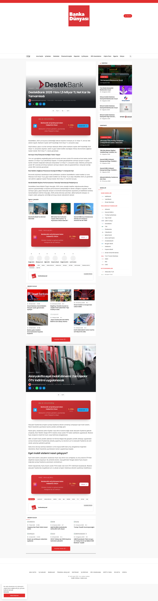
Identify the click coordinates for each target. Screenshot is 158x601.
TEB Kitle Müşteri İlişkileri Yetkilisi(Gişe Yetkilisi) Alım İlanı (109, 152)
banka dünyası (50, 265)
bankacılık (58, 265)
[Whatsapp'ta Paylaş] (36, 104)
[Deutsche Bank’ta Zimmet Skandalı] (38, 208)
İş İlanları (48, 56)
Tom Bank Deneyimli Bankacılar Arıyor (106, 89)
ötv (78, 499)
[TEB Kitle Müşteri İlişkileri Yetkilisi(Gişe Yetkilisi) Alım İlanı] (126, 152)
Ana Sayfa (39, 56)
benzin (55, 499)
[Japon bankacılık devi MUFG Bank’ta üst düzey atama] (60, 314)
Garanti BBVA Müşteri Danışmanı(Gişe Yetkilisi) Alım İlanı (108, 161)
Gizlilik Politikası (75, 578)
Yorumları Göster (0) (60, 339)
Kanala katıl (82, 125)
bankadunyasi (36, 100)
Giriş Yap (128, 16)
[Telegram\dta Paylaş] (44, 104)
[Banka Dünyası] (79, 16)
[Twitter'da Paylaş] (33, 104)
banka (43, 265)
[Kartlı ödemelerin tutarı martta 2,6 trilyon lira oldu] (84, 319)
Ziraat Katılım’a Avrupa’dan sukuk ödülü (83, 305)
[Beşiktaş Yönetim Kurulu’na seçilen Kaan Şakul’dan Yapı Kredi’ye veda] (60, 295)
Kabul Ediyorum (14, 595)
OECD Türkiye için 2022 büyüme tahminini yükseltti (60, 540)
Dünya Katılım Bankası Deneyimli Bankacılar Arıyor (109, 98)
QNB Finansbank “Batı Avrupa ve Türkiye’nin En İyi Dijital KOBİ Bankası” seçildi (84, 541)
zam (87, 499)
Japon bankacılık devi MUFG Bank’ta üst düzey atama (59, 320)
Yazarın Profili (88, 274)
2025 (38, 265)
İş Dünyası (85, 56)
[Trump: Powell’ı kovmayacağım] (84, 522)
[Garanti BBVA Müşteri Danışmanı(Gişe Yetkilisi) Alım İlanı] (126, 161)
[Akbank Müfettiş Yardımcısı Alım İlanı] (126, 179)
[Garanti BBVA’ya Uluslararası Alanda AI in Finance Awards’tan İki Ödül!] (83, 208)
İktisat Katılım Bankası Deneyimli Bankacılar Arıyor (109, 107)
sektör (38, 267)
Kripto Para (107, 56)
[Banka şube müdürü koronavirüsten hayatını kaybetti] (37, 319)
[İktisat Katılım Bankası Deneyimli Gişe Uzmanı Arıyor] (126, 116)
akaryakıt (39, 499)
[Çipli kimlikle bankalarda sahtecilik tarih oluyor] (60, 522)
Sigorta (115, 56)
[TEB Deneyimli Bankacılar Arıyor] (115, 75)
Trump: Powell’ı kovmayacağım (84, 527)
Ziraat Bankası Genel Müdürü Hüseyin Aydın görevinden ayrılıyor (36, 307)
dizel (60, 499)
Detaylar (6, 592)
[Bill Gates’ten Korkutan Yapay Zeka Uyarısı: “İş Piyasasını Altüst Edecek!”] (61, 208)
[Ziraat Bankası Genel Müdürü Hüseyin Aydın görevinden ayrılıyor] (37, 295)
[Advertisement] (79, 41)
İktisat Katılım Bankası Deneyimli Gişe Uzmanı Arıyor (107, 116)
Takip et (83, 237)
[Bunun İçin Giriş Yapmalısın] (53, 110)
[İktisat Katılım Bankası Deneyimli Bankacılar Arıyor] (126, 107)
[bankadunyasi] (34, 276)
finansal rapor (86, 265)
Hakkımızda (83, 578)
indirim (68, 499)
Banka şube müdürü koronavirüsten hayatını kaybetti (35, 331)
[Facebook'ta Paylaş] (29, 104)
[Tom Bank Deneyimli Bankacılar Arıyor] (126, 90)
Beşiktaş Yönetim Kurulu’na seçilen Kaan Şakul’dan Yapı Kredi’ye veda (59, 307)
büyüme (70, 265)
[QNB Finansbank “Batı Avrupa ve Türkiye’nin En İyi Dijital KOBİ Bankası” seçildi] (84, 534)
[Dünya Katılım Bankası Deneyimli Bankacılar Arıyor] (126, 99)
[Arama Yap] (130, 56)
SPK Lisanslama (96, 56)
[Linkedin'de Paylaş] (40, 104)
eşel (64, 499)
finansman (31, 267)
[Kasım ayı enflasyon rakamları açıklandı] (37, 534)
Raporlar (77, 56)
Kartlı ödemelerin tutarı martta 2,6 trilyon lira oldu (84, 331)
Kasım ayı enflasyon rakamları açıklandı (37, 540)
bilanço (65, 265)
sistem (82, 499)
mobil (73, 499)
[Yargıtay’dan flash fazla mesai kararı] (37, 522)
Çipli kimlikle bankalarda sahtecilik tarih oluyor (58, 528)
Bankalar (56, 56)
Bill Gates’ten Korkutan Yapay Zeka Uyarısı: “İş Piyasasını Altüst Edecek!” (59, 218)
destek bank (77, 265)
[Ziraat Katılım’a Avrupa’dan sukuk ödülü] (84, 294)
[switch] (28, 56)
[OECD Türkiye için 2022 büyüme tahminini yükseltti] (60, 534)
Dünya (122, 56)
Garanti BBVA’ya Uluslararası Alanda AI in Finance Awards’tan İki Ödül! (83, 218)
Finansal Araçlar (66, 56)
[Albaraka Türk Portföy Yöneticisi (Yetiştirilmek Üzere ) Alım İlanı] (115, 137)
